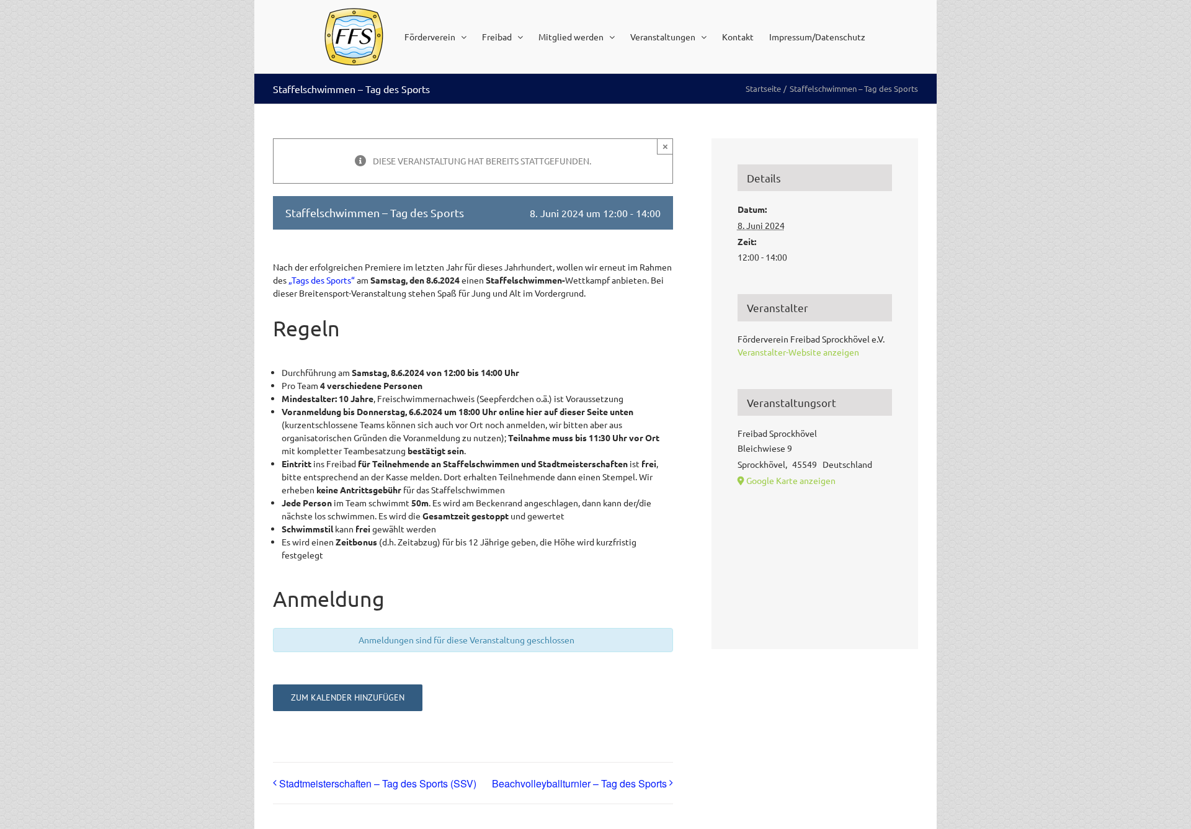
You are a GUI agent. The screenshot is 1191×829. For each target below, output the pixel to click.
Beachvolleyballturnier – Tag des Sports (579, 783)
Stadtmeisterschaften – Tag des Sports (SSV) (377, 783)
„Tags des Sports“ (321, 279)
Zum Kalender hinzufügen (347, 697)
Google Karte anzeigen (791, 480)
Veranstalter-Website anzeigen (798, 351)
